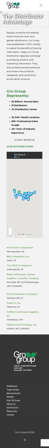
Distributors (12, 386)
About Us (11, 404)
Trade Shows (13, 389)
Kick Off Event (13, 400)
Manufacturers (13, 393)
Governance (12, 407)
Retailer (10, 396)
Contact (10, 414)
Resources (12, 411)
